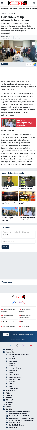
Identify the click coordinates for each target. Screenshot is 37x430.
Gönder (5, 247)
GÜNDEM (4, 8)
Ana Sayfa (9, 350)
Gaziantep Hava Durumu (25, 310)
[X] (16, 302)
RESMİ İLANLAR (14, 377)
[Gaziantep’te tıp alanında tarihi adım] (18, 51)
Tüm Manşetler (25, 322)
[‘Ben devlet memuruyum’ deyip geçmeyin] (27, 211)
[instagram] (23, 345)
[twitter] (16, 345)
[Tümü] (34, 282)
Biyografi (9, 400)
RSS (7, 334)
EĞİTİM (12, 359)
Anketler (9, 402)
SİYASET (12, 384)
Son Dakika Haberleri (9, 326)
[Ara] (34, 3)
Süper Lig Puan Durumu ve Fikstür (21, 420)
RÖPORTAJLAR (14, 379)
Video (8, 393)
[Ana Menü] (2, 3)
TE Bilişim (23, 339)
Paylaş (5, 64)
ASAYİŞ (12, 356)
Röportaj (9, 397)
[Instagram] (20, 302)
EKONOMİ (13, 8)
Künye (8, 404)
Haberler (4, 13)
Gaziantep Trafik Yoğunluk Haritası (25, 316)
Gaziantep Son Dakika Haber (19, 354)
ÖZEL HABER (13, 375)
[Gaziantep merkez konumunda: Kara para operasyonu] (10, 211)
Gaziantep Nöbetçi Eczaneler (8, 310)
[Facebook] (13, 302)
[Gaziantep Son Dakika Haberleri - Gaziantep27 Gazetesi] (17, 3)
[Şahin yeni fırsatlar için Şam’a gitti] (10, 196)
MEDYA (12, 372)
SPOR (11, 386)
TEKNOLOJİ (13, 388)
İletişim (8, 407)
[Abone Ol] (34, 64)
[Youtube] (23, 302)
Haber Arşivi (25, 326)
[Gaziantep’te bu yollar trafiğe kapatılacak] (27, 180)
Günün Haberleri (15, 368)
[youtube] (31, 345)
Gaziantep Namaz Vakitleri (7, 316)
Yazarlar (9, 395)
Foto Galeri (10, 391)
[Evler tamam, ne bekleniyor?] (10, 180)
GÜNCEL (12, 363)
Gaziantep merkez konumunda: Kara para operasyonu (9, 219)
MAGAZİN (13, 370)
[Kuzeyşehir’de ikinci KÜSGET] (27, 196)
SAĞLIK (12, 381)
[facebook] (9, 345)
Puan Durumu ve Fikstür (10, 322)
